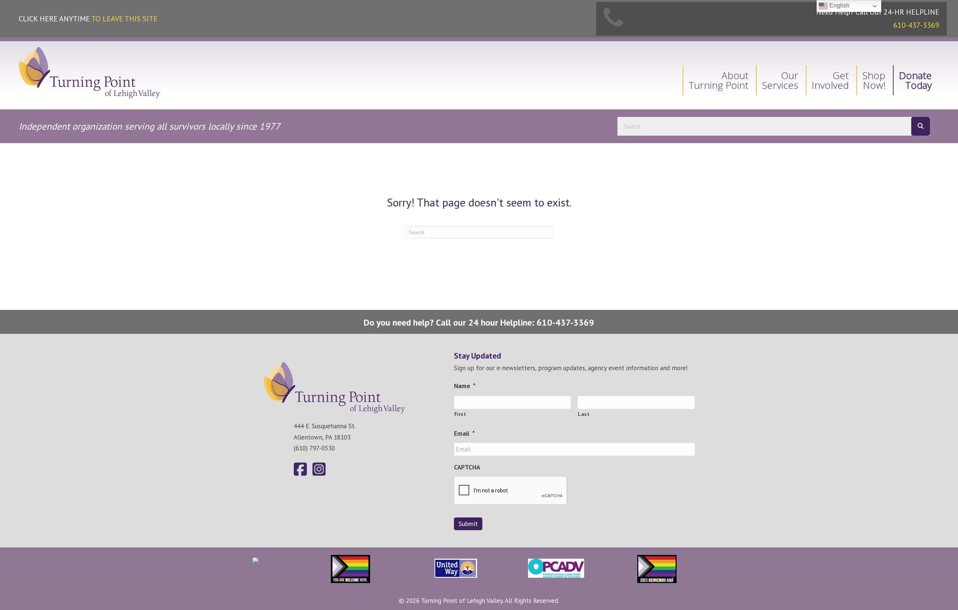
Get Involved (830, 80)
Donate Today (915, 80)
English (838, 5)
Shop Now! (873, 80)
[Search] (920, 126)
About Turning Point (718, 80)
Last (584, 414)
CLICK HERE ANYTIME (88, 19)
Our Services (780, 80)
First (460, 414)
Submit (468, 523)
